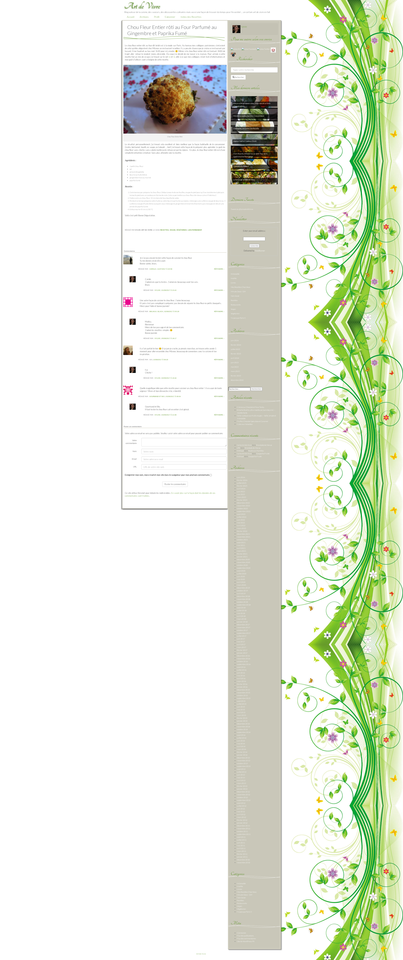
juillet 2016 (241, 670)
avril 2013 (241, 780)
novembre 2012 (243, 794)
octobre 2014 (242, 729)
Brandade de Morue (264, 445)
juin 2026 (235, 340)
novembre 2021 (243, 537)
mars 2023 (235, 371)
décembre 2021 (243, 534)
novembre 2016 (243, 658)
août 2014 (241, 735)
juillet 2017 (241, 636)
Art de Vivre (201, 954)
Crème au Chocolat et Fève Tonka (250, 407)
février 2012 (242, 820)
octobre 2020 (242, 565)
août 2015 (241, 701)
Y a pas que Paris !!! (238, 318)
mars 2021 (241, 551)
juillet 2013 (241, 772)
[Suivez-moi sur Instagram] (233, 55)
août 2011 (241, 837)
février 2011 (242, 854)
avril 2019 (241, 593)
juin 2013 (241, 775)
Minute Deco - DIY (238, 291)
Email (134, 459)
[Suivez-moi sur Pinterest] (273, 50)
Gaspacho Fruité (263, 453)
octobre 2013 (242, 763)
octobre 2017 (242, 630)
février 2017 (242, 650)
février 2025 (236, 353)
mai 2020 (241, 579)
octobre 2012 (242, 797)
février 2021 (242, 554)
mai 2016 (241, 675)
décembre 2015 (243, 690)
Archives (144, 16)
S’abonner (170, 16)
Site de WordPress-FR (245, 941)
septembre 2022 (243, 511)
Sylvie (244, 26)
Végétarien (181, 230)
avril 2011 (241, 848)
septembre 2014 (243, 732)
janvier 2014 (242, 755)
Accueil (130, 16)
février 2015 (242, 718)
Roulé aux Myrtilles (256, 451)
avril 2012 (241, 814)
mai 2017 (241, 641)
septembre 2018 (243, 605)
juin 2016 (241, 673)
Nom (135, 451)
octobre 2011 (242, 831)
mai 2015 (241, 709)
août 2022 (241, 514)
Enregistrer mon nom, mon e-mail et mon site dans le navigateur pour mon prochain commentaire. (167, 475)
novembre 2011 (243, 828)
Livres (233, 283)
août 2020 (241, 571)
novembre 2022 (243, 505)
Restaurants (236, 305)
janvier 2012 (242, 823)
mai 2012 (241, 811)
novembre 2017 (243, 627)
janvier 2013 (242, 789)
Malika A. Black (156, 311)
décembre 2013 (243, 758)
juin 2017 (241, 639)
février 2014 (242, 752)
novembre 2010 (243, 862)
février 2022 (242, 531)
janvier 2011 (242, 857)
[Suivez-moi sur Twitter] (263, 49)
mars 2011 (241, 851)
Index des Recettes (191, 16)
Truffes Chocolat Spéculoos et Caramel (252, 421)
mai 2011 (241, 845)
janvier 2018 (242, 622)
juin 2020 (241, 576)
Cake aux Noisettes (245, 424)
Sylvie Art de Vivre (244, 445)
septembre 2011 (243, 834)
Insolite (234, 278)
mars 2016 (241, 681)
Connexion (241, 933)
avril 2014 (241, 746)
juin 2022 (241, 520)
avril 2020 (241, 582)
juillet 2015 (241, 704)
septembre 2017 (243, 633)
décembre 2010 (243, 860)
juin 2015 (241, 707)
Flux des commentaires (246, 938)
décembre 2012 (243, 792)
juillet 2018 (241, 610)
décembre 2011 (243, 826)
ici (170, 57)
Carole (152, 269)
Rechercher (239, 77)
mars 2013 (241, 783)
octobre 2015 (242, 695)
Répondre (219, 269)
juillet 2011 (241, 840)
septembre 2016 (243, 664)
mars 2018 (241, 619)
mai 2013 (241, 777)
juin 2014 (241, 741)
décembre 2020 (243, 559)
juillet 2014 (241, 738)
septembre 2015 (243, 698)
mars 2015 (241, 715)
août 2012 (241, 803)
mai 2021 (241, 545)
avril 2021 (241, 548)
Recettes (164, 230)
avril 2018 (241, 616)
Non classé (235, 296)
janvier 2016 (242, 687)
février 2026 (236, 345)
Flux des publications (245, 936)
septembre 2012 (243, 800)
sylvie (157, 290)
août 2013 (241, 769)
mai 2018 (241, 613)
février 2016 (242, 684)
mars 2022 (241, 528)
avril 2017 (241, 644)
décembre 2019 (243, 588)
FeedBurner (260, 250)
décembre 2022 (237, 380)
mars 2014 (241, 749)
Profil (156, 16)
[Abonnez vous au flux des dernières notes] (236, 49)
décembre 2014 (243, 724)
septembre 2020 (243, 568)
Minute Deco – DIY (244, 895)
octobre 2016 (242, 661)
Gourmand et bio (157, 396)
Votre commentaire (131, 441)
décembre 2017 (243, 624)
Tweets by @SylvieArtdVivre (242, 209)
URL (135, 466)
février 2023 (236, 375)
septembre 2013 (243, 766)
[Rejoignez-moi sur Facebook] (249, 49)
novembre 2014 (243, 726)
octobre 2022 (242, 508)
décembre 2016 (243, 656)
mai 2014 (241, 743)
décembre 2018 (243, 596)
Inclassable (235, 274)
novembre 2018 (243, 599)
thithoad (240, 451)
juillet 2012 (241, 806)
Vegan (172, 230)
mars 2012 (241, 817)
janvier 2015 (242, 721)
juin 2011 (241, 843)
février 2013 (242, 786)
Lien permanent (195, 230)
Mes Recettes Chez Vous (240, 287)
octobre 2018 (242, 602)
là (174, 57)
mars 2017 (241, 647)
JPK (238, 448)
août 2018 (241, 607)
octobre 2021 (242, 539)
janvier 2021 (242, 556)
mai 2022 (241, 522)
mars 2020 (241, 585)
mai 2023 (235, 367)
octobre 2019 (242, 590)
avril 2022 (241, 525)
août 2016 (241, 667)
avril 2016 (241, 678)
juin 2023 (235, 362)
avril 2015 (241, 712)
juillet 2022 (241, 517)
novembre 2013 (243, 760)
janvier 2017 (242, 653)
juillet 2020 (241, 573)
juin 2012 (241, 809)
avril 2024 (235, 358)
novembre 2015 (243, 692)
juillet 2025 (235, 349)
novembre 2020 (243, 562)
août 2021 (241, 542)
